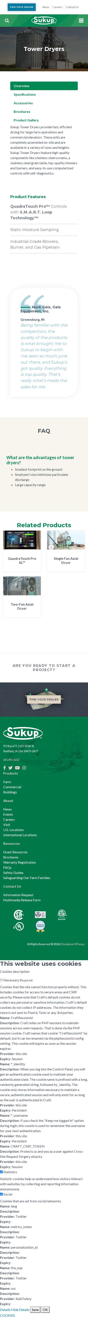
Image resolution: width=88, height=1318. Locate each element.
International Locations (20, 835)
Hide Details (20, 1310)
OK (45, 1310)
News (7, 809)
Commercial (12, 787)
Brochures (10, 857)
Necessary (18, 980)
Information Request (18, 895)
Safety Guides (13, 872)
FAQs (7, 867)
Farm (7, 782)
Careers (9, 819)
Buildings (10, 792)
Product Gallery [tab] (26, 120)
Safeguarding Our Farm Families (26, 878)
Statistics (10, 1172)
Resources (11, 843)
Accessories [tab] (23, 103)
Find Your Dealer (21, 7)
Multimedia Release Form (22, 900)
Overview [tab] (21, 86)
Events (8, 814)
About (8, 801)
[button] (7, 20)
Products (10, 773)
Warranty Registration (19, 862)
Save (35, 1310)
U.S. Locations (13, 830)
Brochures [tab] (22, 111)
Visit (6, 824)
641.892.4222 (11, 759)
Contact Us (12, 886)
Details (5, 1310)
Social (7, 1194)
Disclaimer (67, 944)
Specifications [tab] (25, 94)
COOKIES (7, 1315)
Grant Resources (15, 852)
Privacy (80, 944)
